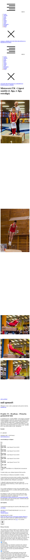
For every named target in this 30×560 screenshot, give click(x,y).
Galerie (5, 21)
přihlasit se (25, 516)
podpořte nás (3, 407)
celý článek (3, 507)
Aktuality (5, 15)
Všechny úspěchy (4, 512)
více (17, 519)
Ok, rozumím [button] (21, 519)
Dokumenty (6, 24)
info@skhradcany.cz (5, 436)
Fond (4, 19)
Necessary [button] (3, 541)
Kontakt (5, 25)
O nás (4, 16)
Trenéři (4, 20)
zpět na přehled (4, 399)
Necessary (4, 542)
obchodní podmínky (18, 516)
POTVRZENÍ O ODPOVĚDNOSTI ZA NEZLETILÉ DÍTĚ (14, 497)
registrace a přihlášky (5, 41)
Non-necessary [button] (4, 549)
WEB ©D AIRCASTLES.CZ (7, 516)
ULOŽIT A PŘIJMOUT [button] (6, 558)
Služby (4, 18)
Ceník (4, 23)
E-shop (4, 14)
